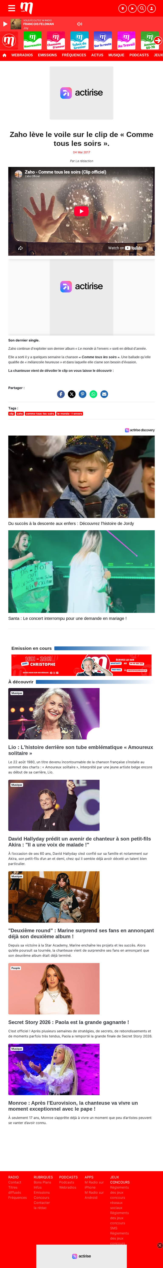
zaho (20, 413)
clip (11, 413)
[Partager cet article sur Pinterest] (81, 396)
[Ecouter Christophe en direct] (81, 665)
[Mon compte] (151, 8)
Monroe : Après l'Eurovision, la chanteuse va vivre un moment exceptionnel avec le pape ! (73, 1106)
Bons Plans (42, 1182)
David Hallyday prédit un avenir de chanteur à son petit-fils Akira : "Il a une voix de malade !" (79, 842)
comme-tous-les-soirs (40, 413)
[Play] (5, 24)
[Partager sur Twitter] (71, 396)
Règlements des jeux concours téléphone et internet (119, 1243)
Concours (41, 1197)
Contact (14, 1182)
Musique (116, 55)
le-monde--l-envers (69, 413)
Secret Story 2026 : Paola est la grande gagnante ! (68, 1022)
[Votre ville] (122, 8)
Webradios (22, 55)
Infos (38, 1187)
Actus (97, 55)
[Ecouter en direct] (132, 8)
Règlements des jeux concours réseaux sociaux (119, 1197)
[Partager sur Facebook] (60, 396)
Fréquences (74, 55)
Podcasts (139, 55)
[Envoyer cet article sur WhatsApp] (92, 396)
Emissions (47, 55)
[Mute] (79, 24)
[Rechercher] (142, 8)
